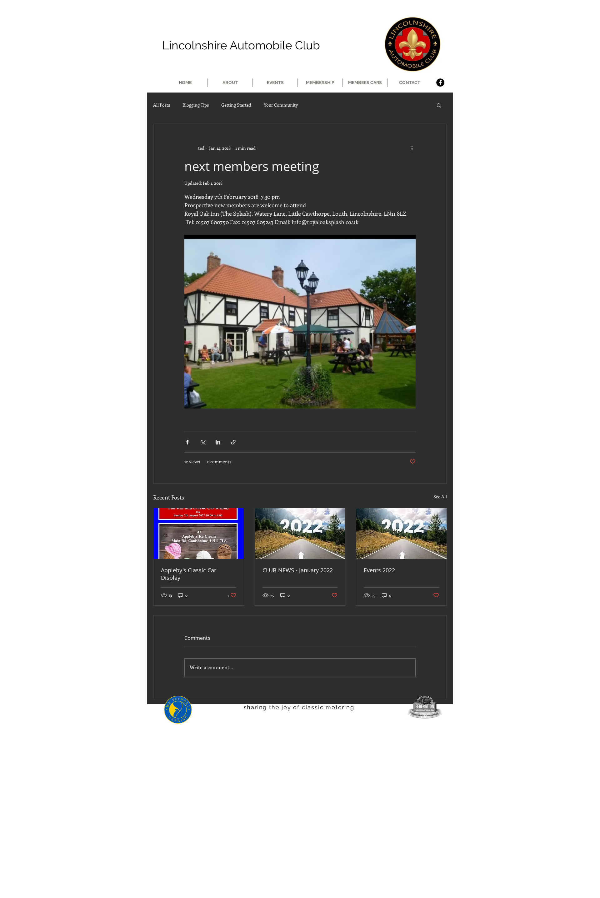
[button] (439, 105)
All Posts (161, 105)
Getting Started (236, 105)
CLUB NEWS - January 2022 (297, 570)
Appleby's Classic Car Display (188, 573)
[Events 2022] (401, 533)
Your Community (281, 105)
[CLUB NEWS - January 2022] (300, 533)
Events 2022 (379, 570)
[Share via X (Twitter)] (203, 442)
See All (440, 496)
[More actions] (412, 148)
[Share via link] (233, 442)
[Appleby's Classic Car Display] (198, 533)
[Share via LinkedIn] (218, 442)
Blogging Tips (195, 105)
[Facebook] (440, 82)
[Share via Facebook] (187, 442)
